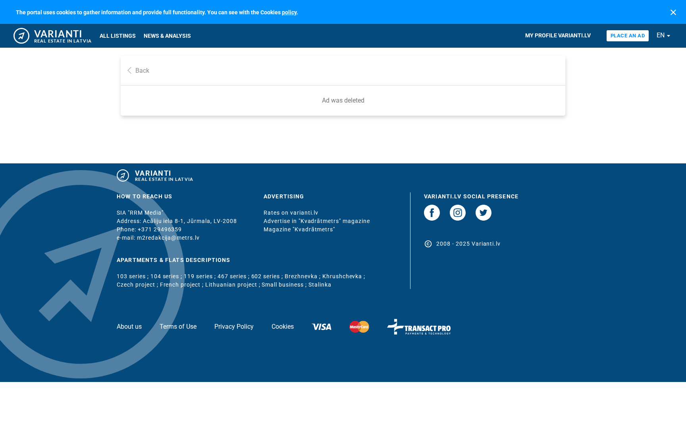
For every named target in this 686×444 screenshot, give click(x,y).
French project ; (183, 284)
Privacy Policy (234, 326)
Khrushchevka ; (344, 276)
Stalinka (319, 284)
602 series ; (268, 276)
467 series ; (234, 276)
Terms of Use (178, 326)
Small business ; (285, 284)
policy (289, 12)
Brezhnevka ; (303, 276)
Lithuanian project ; (233, 284)
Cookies (283, 326)
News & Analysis (167, 36)
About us (129, 326)
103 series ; (133, 276)
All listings (118, 36)
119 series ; (201, 276)
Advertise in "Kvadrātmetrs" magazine (317, 221)
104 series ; (167, 276)
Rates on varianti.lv (291, 212)
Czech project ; (138, 284)
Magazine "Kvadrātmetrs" (299, 229)
